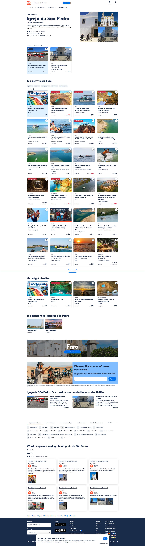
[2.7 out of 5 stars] (31, 31)
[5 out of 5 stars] (41, 463)
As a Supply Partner (109, 523)
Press (97, 530)
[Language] (109, 2)
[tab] (35, 423)
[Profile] (115, 2)
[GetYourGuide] (29, 3)
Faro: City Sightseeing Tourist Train (37, 461)
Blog (97, 528)
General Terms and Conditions (77, 533)
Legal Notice (72, 526)
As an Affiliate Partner (110, 528)
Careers (97, 526)
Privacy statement (31, 386)
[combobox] (48, 3)
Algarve (40, 516)
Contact (71, 523)
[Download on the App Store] (60, 530)
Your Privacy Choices (74, 530)
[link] (37, 60)
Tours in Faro (60, 516)
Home (28, 516)
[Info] (41, 45)
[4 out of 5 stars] (72, 463)
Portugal (34, 516)
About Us (98, 523)
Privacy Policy (73, 528)
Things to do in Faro (49, 516)
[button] (37, 60)
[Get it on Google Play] (60, 525)
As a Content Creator (110, 526)
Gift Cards (98, 533)
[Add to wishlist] (46, 49)
